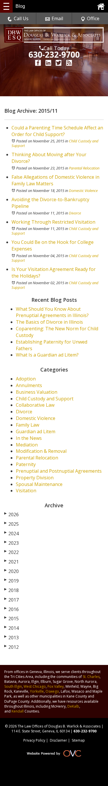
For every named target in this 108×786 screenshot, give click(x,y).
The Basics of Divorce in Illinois (49, 322)
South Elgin (13, 686)
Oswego (52, 691)
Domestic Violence (83, 190)
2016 (11, 609)
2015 (11, 618)
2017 (11, 600)
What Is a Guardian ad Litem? (47, 355)
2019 (11, 581)
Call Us (21, 18)
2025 (11, 524)
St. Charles (91, 676)
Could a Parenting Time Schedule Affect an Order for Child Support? (57, 131)
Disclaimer (58, 740)
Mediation (27, 445)
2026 (11, 514)
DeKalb (73, 706)
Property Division (35, 477)
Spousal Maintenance (39, 484)
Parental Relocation (84, 168)
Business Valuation (36, 392)
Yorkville (37, 691)
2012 (11, 647)
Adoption (26, 379)
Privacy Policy (34, 740)
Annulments (29, 385)
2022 (11, 552)
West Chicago (35, 686)
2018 (11, 590)
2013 (11, 637)
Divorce (75, 213)
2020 (11, 571)
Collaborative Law (35, 405)
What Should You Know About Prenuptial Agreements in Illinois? (52, 312)
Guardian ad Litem (35, 431)
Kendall (18, 711)
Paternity (26, 464)
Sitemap (78, 740)
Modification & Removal (41, 451)
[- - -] (6, 6)
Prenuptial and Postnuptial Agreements (59, 471)
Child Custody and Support (44, 398)
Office (93, 18)
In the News (29, 438)
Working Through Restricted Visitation (53, 222)
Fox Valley (56, 686)
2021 (11, 562)
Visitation (26, 490)
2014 (11, 628)
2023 (11, 543)
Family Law (27, 425)
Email (57, 18)
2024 (11, 533)
